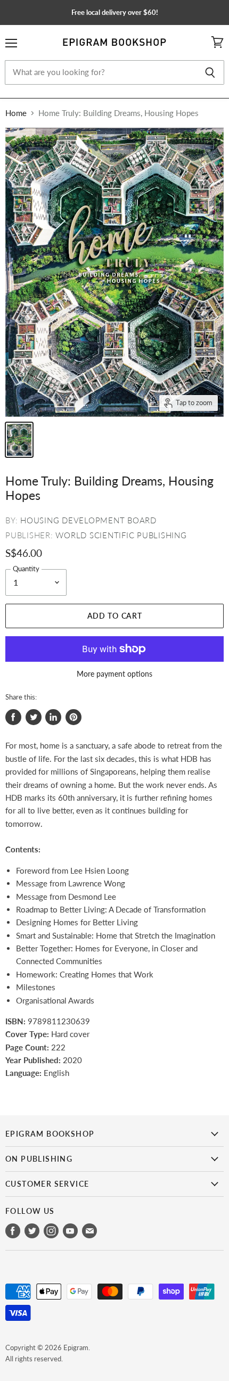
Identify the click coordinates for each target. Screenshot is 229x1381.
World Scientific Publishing (120, 535)
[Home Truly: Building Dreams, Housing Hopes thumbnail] (19, 440)
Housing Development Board (88, 520)
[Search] (210, 72)
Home (16, 113)
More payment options (114, 674)
